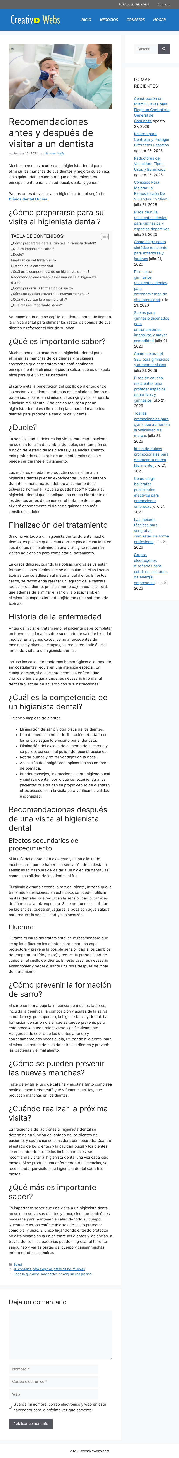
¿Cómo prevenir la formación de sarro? (42, 288)
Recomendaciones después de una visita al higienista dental (54, 280)
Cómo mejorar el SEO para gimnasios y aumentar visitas (151, 359)
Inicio (85, 20)
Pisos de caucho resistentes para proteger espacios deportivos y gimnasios (149, 389)
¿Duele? (17, 254)
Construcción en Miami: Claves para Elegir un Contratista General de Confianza (152, 109)
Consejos (136, 20)
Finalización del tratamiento (33, 260)
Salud (18, 1264)
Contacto (164, 4)
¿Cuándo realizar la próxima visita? (39, 299)
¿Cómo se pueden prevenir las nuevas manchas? (50, 294)
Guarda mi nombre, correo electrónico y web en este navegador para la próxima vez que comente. (60, 1407)
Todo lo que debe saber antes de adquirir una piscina (52, 1274)
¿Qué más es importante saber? (36, 305)
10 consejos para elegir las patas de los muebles (49, 1269)
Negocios (109, 20)
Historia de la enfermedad (32, 266)
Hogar (159, 20)
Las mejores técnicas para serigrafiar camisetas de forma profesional (151, 530)
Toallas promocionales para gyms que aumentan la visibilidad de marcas (152, 424)
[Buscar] (164, 49)
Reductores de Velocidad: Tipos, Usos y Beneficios (149, 164)
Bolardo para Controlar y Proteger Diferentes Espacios (151, 139)
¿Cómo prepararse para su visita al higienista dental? (53, 243)
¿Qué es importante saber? (32, 249)
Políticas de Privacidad (134, 4)
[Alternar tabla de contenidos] (103, 236)
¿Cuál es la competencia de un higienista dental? (50, 272)
